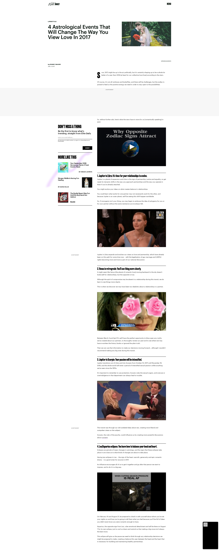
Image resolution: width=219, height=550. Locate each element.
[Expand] (204, 523)
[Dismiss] (216, 523)
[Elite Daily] (54, 4)
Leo (100, 446)
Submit (87, 148)
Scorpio (111, 359)
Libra (109, 175)
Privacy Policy (61, 141)
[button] (131, 146)
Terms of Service (84, 140)
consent (105, 437)
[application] (131, 147)
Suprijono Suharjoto (166, 60)
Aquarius (106, 446)
